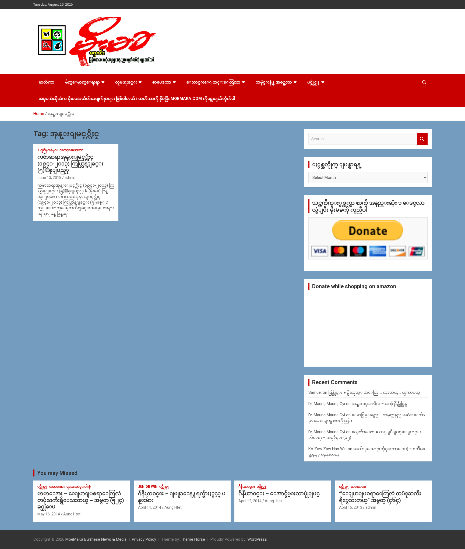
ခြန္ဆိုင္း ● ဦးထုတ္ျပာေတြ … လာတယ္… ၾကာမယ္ (374, 392)
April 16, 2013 (350, 507)
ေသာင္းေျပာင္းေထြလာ (213, 82)
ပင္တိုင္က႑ (313, 82)
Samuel (315, 392)
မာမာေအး (57, 487)
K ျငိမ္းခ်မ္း (47, 150)
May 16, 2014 (48, 514)
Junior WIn (147, 487)
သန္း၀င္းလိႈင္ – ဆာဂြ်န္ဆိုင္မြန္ (379, 403)
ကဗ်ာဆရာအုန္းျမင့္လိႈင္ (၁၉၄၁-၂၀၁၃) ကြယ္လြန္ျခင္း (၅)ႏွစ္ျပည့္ (70, 163)
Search (422, 139)
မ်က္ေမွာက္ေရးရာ (82, 82)
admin (70, 177)
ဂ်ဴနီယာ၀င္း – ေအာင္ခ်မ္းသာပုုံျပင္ (279, 493)
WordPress (257, 539)
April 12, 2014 (250, 501)
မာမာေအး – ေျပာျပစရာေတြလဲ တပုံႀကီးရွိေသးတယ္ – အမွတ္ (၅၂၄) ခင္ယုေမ (80, 500)
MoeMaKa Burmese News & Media (95, 539)
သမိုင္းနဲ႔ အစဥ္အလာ (274, 82)
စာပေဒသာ (161, 82)
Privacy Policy (144, 539)
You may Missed (57, 473)
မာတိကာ (46, 82)
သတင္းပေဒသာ (71, 150)
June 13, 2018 (49, 177)
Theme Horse (193, 539)
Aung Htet (71, 514)
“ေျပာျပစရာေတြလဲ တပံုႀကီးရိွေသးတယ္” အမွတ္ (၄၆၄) (380, 496)
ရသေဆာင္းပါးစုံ (78, 487)
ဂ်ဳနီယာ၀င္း (246, 487)
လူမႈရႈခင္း (126, 82)
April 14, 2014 (149, 507)
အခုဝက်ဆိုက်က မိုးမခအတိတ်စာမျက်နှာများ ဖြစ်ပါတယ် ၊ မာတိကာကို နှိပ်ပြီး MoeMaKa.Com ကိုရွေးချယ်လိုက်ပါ (137, 98)
